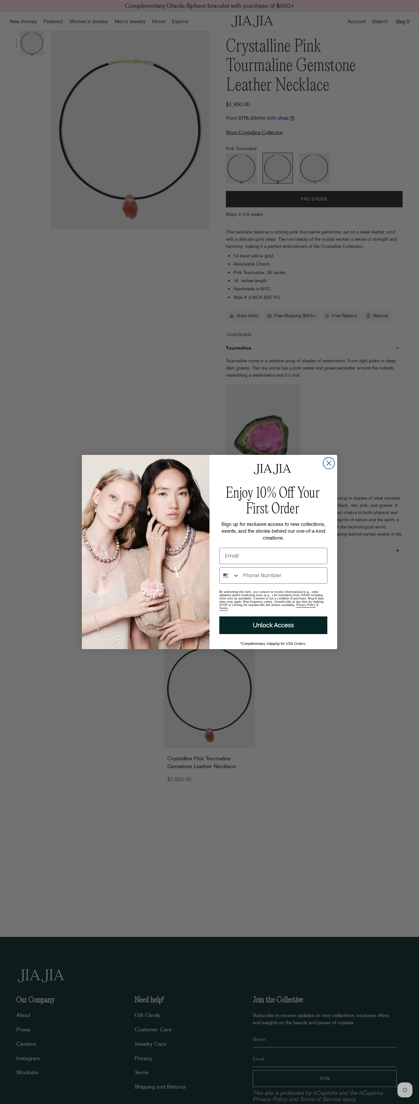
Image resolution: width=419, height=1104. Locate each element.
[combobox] (230, 575)
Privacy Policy (306, 605)
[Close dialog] (329, 463)
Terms (223, 608)
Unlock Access (273, 625)
